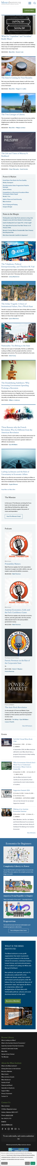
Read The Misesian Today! (14, 516)
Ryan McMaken (13, 444)
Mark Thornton (16, 574)
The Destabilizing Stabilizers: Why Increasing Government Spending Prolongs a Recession (15, 385)
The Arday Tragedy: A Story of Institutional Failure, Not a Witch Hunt (17, 305)
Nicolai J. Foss (6, 196)
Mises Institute (7, 201)
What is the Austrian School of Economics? (13, 1043)
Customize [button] (4, 1163)
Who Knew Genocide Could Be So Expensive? (15, 235)
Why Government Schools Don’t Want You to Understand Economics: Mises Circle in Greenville (24, 765)
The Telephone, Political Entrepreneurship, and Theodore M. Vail (17, 265)
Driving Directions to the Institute (11, 1068)
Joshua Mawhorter (14, 276)
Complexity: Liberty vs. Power (16, 866)
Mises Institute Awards (7, 1077)
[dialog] (18, 1158)
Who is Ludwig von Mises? (8, 1040)
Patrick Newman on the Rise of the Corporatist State (17, 662)
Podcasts (8, 529)
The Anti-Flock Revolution (16, 707)
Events (4, 734)
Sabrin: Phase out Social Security (12, 199)
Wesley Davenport (8, 182)
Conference (18, 798)
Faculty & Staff (5, 1082)
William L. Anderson (14, 400)
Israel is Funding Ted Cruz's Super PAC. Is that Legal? (17, 223)
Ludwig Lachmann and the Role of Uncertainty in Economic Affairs (15, 473)
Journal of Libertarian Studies (9, 1048)
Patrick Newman (9, 671)
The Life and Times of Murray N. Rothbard (14, 155)
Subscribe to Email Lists (8, 1088)
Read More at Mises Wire (8, 489)
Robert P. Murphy (17, 669)
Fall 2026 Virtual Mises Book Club (22, 740)
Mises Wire (12, 52)
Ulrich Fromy (12, 356)
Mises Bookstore (6, 1080)
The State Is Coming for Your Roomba (16, 77)
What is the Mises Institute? (9, 1066)
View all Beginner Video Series (18, 930)
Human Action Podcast (8, 1054)
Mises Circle (19, 774)
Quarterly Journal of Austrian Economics (12, 1046)
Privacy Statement (6, 1093)
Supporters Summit (29, 798)
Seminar (17, 746)
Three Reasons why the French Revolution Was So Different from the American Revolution (16, 430)
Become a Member (13, 1001)
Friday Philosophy (14, 169)
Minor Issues (8, 561)
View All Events (31, 833)
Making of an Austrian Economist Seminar (20, 810)
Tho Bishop (15, 719)
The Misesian (4, 1057)
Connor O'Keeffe (9, 722)
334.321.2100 (9, 1115)
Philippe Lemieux (20, 127)
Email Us (3, 1121)
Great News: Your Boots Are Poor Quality (15, 180)
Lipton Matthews (14, 318)
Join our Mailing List (6, 1124)
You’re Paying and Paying (10, 204)
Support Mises (29, 10)
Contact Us (4, 1096)
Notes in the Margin (11, 214)
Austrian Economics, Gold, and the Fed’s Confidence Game (17, 611)
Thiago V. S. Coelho (21, 89)
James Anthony (7, 189)
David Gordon (24, 169)
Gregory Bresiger (7, 207)
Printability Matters (13, 564)
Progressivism (9, 921)
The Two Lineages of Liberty (13, 114)
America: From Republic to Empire (18, 895)
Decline (27, 1163)
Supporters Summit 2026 (21, 790)
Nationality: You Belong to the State (15, 345)
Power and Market (9, 704)
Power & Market (9, 177)
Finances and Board (6, 1085)
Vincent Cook (19, 52)
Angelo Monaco (13, 484)
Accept (33, 1163)
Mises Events (5, 1074)
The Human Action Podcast (12, 658)
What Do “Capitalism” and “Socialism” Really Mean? (16, 38)
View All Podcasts (27, 726)
